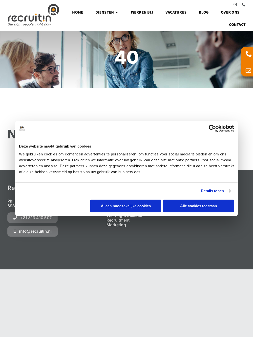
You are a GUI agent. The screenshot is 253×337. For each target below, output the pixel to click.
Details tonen (212, 191)
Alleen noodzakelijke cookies (126, 206)
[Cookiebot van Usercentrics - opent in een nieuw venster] (212, 128)
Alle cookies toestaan (198, 206)
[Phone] (249, 54)
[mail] (235, 4)
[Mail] (248, 70)
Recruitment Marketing (118, 222)
